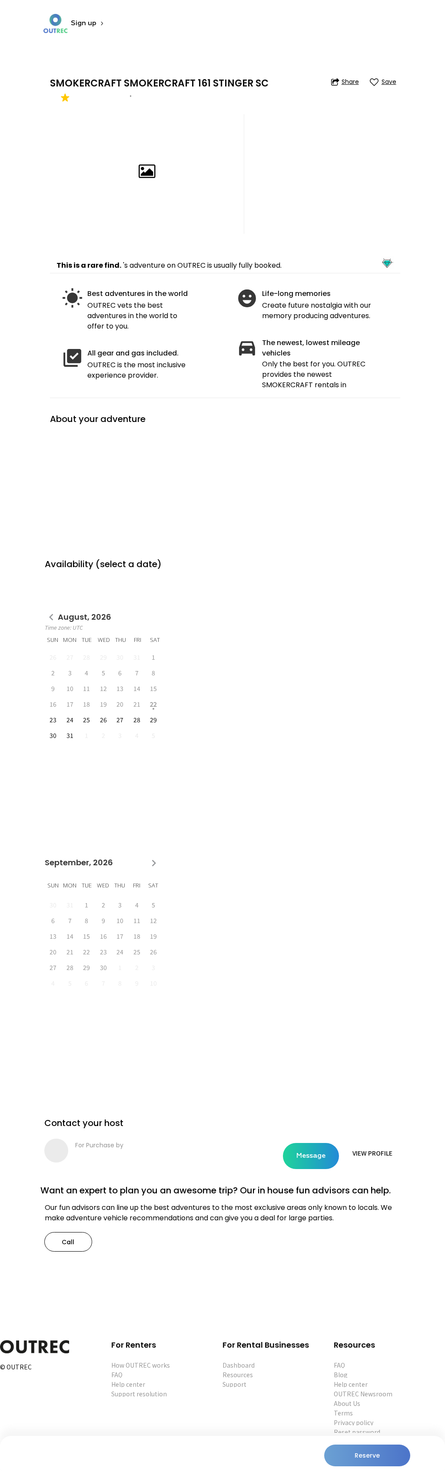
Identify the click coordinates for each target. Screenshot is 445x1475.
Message (310, 1156)
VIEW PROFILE (372, 1153)
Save (389, 81)
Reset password (357, 1432)
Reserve (367, 1455)
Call (68, 1242)
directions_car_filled (247, 347)
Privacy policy (353, 1422)
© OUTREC (16, 1367)
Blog (341, 1375)
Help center (128, 1384)
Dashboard (238, 1365)
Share (350, 81)
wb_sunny (72, 298)
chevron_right (153, 863)
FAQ (117, 1375)
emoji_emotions (247, 298)
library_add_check (72, 358)
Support (234, 1384)
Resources (237, 1375)
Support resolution (139, 1394)
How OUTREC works (140, 1365)
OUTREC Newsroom (363, 1394)
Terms (343, 1413)
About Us (347, 1403)
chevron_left (51, 617)
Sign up (83, 23)
